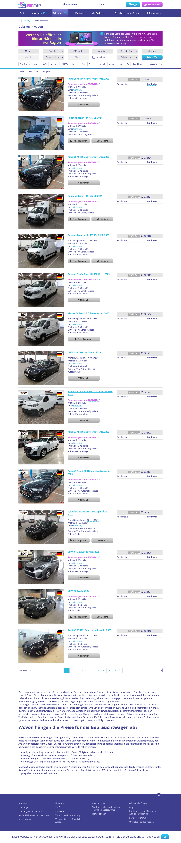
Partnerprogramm (138, 817)
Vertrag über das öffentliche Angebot (68, 820)
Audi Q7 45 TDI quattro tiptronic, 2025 (88, 431)
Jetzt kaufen (102, 57)
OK (165, 837)
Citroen (54, 64)
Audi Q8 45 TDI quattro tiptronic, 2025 (88, 78)
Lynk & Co (152, 64)
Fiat (83, 64)
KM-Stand (33, 71)
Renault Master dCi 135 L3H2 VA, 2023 (88, 235)
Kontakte (79, 13)
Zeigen (152, 57)
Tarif (22, 13)
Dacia (75, 64)
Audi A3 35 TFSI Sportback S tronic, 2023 (89, 630)
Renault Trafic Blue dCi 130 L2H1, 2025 (89, 274)
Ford (91, 64)
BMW (44, 64)
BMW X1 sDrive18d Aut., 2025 (83, 551)
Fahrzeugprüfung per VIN (30, 811)
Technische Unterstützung (127, 13)
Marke (21, 71)
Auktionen (23, 803)
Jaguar (112, 64)
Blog (131, 807)
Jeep (121, 64)
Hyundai (101, 64)
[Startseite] (19, 21)
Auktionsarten (99, 803)
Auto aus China (25, 819)
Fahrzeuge (27, 21)
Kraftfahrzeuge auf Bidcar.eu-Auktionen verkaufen (142, 812)
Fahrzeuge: (60, 13)
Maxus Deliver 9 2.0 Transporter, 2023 (88, 313)
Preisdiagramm (79, 140)
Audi (36, 64)
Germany (77, 89)
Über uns (59, 803)
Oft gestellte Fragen (138, 803)
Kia (127, 64)
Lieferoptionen (99, 813)
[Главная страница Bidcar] (29, 4)
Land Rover (138, 64)
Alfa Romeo (25, 64)
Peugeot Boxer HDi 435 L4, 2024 (85, 117)
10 (114, 670)
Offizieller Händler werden (141, 822)
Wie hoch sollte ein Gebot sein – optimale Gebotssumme (107, 808)
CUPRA (65, 64)
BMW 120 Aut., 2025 (78, 590)
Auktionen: (38, 13)
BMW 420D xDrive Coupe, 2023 (84, 352)
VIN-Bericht (83, 104)
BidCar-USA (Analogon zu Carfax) (33, 815)
